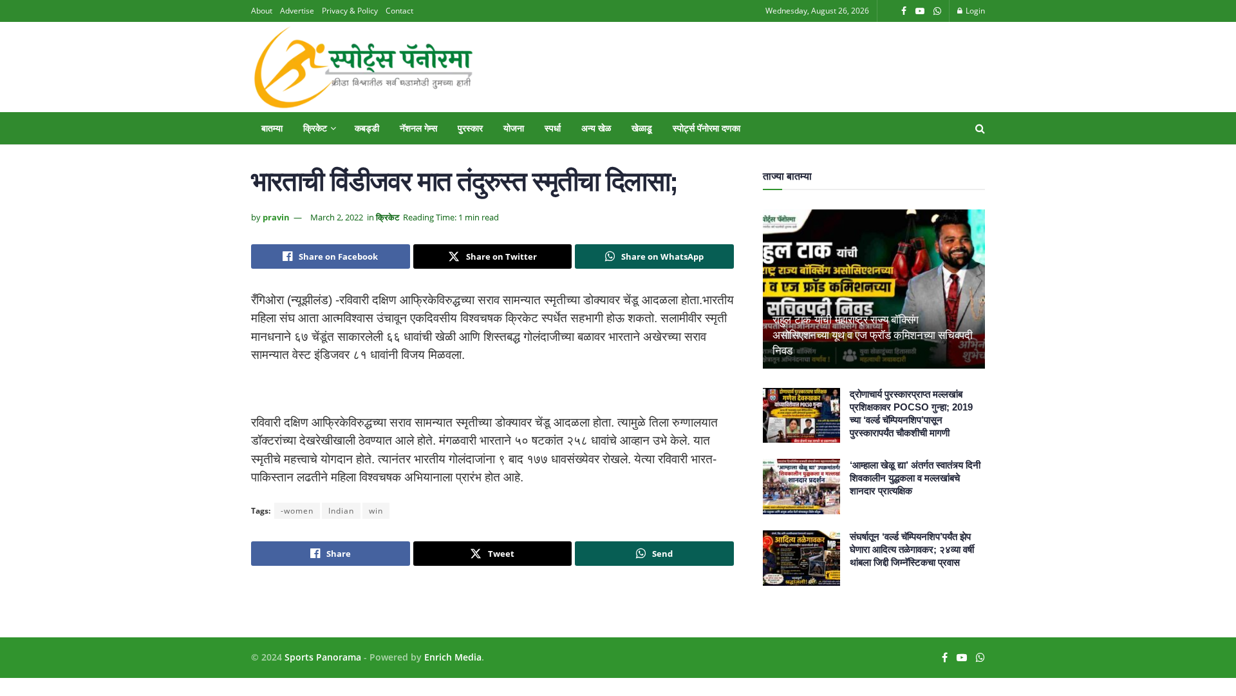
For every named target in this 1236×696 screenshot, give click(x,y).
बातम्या (272, 128)
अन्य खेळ (596, 128)
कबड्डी (367, 128)
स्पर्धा (553, 128)
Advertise (297, 10)
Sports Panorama (323, 657)
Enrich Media (453, 657)
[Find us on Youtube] (919, 11)
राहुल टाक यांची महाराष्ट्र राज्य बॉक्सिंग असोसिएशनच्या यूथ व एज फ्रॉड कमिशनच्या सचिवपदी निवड (872, 335)
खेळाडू (642, 128)
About (261, 10)
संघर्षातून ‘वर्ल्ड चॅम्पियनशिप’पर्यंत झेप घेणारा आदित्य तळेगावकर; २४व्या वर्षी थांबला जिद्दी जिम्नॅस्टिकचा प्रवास (912, 549)
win (376, 510)
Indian (341, 510)
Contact (399, 10)
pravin (276, 217)
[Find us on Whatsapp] (937, 11)
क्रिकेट (315, 128)
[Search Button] (980, 128)
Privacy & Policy (350, 10)
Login (974, 10)
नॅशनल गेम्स (418, 128)
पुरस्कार (470, 128)
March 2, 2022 (336, 217)
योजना (513, 128)
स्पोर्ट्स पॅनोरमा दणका (706, 128)
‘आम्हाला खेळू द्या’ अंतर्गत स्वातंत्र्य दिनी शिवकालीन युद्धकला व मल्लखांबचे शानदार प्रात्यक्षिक (915, 477)
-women (297, 510)
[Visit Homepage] (362, 67)
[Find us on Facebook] (903, 11)
